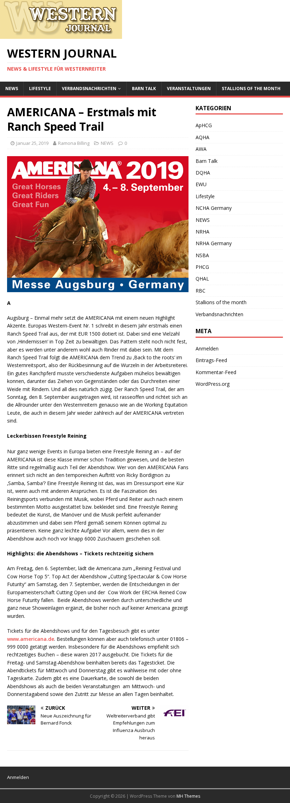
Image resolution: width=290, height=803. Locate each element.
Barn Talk (144, 88)
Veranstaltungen (189, 88)
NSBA (202, 255)
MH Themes (188, 796)
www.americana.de (30, 639)
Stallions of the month (251, 88)
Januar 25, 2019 (32, 143)
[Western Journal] (61, 34)
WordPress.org (213, 383)
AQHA (202, 137)
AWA (201, 149)
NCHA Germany (214, 208)
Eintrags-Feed (211, 360)
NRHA (202, 231)
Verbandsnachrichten (89, 88)
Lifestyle (40, 88)
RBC (200, 290)
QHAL (202, 278)
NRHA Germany (214, 243)
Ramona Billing (73, 143)
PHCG (202, 267)
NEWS (11, 88)
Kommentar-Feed (216, 372)
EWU (201, 184)
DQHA (203, 172)
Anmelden (207, 348)
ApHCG (204, 125)
